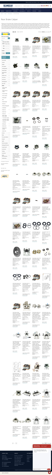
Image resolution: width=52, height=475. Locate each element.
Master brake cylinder (4, 88)
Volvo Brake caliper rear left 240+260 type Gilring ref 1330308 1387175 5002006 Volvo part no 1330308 (46, 314)
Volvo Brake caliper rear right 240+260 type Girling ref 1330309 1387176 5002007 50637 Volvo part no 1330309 (17, 343)
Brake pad (4, 123)
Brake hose (4, 111)
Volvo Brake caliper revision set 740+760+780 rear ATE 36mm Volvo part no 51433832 (36, 233)
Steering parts (4, 81)
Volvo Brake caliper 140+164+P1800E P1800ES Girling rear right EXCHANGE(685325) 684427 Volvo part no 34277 (26, 156)
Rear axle (3, 83)
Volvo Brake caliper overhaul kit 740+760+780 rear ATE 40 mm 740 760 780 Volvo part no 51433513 (17, 285)
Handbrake (4, 107)
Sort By (39, 31)
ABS (3, 99)
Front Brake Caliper (6, 117)
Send (49, 469)
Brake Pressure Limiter (4, 91)
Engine (3, 64)
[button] (49, 2)
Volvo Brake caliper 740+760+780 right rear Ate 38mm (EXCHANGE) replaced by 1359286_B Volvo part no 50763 (36, 74)
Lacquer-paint (4, 147)
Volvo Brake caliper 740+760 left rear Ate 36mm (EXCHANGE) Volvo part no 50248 (26, 102)
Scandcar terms (29, 457)
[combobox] (18, 6)
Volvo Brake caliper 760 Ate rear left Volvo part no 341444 (17, 207)
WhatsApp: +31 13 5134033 (18, 455)
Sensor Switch (4, 95)
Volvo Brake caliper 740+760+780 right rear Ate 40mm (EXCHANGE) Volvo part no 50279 (17, 128)
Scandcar (28, 461)
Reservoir (3, 103)
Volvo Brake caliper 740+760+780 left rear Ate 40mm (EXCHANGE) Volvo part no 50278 (46, 102)
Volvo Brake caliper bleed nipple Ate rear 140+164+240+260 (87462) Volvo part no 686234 (26, 182)
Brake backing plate (5, 105)
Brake (5, 13)
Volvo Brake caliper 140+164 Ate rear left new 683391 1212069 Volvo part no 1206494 (36, 375)
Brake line (4, 109)
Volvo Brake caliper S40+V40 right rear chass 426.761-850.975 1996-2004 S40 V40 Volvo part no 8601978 (17, 233)
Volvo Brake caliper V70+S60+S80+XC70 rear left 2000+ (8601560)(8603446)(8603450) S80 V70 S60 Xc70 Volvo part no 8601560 (17, 48)
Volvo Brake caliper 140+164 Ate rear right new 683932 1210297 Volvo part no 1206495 (46, 375)
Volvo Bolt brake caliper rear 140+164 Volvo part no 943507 (26, 127)
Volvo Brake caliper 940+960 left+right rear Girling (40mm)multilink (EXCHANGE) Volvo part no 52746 (17, 102)
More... (3, 40)
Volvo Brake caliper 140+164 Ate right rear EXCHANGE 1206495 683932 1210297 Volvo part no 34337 (46, 155)
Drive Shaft (4, 60)
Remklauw (4, 121)
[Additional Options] (5, 176)
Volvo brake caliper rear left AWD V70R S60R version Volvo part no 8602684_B (26, 401)
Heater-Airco (4, 75)
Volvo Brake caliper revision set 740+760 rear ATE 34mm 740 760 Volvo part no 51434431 (26, 233)
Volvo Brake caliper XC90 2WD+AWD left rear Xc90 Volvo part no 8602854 (26, 259)
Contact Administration (17, 458)
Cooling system (4, 68)
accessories (4, 149)
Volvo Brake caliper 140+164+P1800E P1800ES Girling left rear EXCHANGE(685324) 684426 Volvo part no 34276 (17, 156)
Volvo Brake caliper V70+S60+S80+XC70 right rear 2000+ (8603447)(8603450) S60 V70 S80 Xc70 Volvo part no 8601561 (26, 48)
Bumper (3, 139)
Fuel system (4, 66)
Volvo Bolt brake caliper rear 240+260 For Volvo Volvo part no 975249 (36, 207)
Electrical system (5, 143)
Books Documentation (4, 156)
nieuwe (3, 62)
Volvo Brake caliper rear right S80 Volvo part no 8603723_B (46, 400)
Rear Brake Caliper (6, 119)
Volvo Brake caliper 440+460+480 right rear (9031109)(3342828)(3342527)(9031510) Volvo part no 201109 (17, 74)
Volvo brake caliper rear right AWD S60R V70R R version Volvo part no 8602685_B (36, 401)
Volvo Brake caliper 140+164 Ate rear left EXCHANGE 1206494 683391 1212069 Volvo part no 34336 (36, 155)
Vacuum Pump (4, 93)
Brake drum (4, 125)
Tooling (3, 151)
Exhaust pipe (4, 70)
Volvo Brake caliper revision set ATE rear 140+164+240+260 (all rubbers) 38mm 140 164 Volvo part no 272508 (36, 128)
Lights (3, 141)
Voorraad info (15, 57)
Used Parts (4, 153)
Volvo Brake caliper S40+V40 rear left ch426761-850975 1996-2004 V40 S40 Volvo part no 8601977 (46, 208)
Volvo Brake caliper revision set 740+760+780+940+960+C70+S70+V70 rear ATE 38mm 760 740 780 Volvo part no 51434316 (46, 234)
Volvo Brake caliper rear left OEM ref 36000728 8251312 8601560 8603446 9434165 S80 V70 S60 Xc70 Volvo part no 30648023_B (17, 402)
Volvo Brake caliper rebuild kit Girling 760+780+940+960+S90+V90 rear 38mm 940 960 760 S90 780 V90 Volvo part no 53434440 (26, 286)
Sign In (38, 2)
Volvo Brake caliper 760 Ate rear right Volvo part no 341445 (26, 207)
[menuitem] (2, 11)
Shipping (28, 458)
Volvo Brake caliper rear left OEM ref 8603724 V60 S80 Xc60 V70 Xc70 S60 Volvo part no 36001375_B (36, 428)
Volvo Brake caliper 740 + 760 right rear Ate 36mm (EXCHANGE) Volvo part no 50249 (36, 102)
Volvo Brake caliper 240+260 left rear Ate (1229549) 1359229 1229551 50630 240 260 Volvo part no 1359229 (36, 182)
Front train (4, 79)
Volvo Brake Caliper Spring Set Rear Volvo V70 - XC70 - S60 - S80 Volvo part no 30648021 (26, 375)
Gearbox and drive (4, 73)
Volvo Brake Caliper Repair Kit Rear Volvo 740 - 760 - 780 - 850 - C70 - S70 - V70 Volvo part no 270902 (17, 375)
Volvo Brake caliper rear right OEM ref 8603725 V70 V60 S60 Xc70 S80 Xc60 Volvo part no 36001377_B (46, 428)
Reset (4, 53)
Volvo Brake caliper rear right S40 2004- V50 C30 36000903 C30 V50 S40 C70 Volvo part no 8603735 (17, 260)
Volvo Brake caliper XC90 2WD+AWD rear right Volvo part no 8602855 (36, 259)
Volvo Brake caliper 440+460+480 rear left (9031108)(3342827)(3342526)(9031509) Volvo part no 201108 (46, 48)
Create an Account (43, 2)
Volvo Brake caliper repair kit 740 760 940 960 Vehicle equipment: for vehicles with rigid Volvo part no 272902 (36, 285)
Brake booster (4, 101)
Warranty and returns (30, 455)
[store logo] (8, 6)
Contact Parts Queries (17, 461)
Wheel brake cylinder (4, 128)
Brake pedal (4, 97)
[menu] (26, 11)
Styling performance (5, 145)
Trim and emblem (5, 137)
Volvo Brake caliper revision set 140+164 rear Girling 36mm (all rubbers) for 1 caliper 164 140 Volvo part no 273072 (46, 260)
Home (2, 13)
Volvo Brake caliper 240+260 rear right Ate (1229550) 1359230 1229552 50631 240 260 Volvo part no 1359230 (46, 182)
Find (8, 53)
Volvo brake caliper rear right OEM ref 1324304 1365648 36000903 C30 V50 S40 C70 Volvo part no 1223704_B (26, 314)
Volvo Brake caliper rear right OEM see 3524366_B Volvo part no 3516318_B (17, 428)
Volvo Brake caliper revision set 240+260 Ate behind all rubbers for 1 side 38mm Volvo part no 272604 (36, 48)
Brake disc (4, 113)
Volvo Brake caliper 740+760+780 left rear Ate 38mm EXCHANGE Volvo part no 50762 (26, 74)
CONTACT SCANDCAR (33, 5)
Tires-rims (3, 77)
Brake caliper (10, 13)
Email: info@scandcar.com (18, 457)
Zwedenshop (4, 158)
